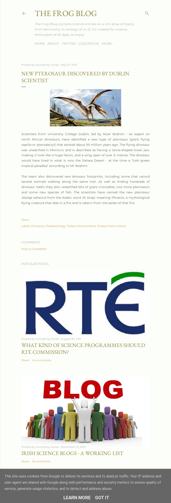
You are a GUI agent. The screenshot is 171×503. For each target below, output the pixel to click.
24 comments (41, 360)
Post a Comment (34, 249)
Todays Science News (111, 226)
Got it (102, 497)
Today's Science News (81, 226)
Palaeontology (56, 226)
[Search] (147, 12)
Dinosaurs (38, 226)
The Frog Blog (66, 13)
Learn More (77, 497)
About (53, 44)
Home (40, 44)
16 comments (41, 461)
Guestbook (88, 44)
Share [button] (25, 219)
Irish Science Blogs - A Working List (72, 453)
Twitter (69, 44)
